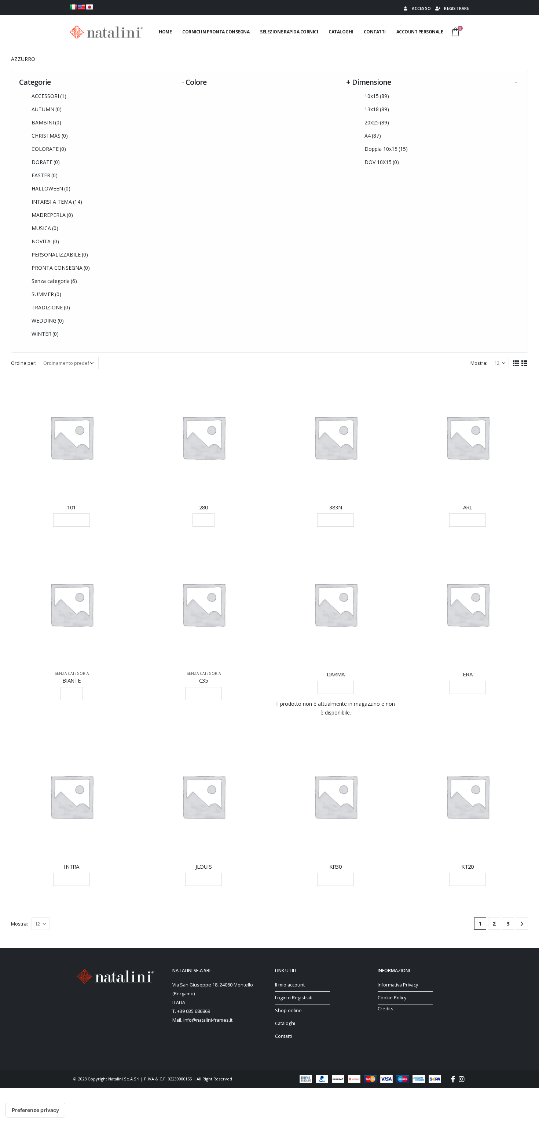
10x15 (376, 95)
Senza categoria (54, 280)
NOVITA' (45, 241)
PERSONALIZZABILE (60, 254)
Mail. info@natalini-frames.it (202, 1020)
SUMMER (46, 294)
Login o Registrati (293, 998)
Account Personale (419, 32)
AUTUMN (47, 109)
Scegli (203, 520)
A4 (372, 135)
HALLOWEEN (51, 188)
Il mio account (290, 985)
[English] (81, 7)
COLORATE (49, 148)
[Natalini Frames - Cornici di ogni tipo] (106, 32)
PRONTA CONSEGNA (61, 267)
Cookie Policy (392, 998)
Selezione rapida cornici (289, 32)
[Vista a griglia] (516, 362)
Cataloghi (341, 32)
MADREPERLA (52, 214)
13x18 (376, 109)
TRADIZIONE (51, 307)
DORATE (46, 162)
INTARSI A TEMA (57, 201)
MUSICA (45, 228)
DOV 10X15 (381, 162)
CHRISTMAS (50, 135)
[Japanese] (89, 7)
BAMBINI (46, 122)
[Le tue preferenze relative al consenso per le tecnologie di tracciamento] (35, 1110)
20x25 (376, 122)
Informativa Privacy (398, 985)
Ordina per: (23, 363)
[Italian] (73, 7)
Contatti (375, 32)
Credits (385, 1009)
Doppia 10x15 (386, 148)
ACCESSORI (49, 95)
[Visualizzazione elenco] (524, 362)
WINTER (45, 333)
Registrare (456, 8)
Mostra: (478, 363)
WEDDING (48, 320)
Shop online (288, 1010)
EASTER (45, 175)
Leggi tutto (71, 520)
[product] (71, 437)
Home (165, 32)
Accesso (421, 8)
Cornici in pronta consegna (215, 32)
